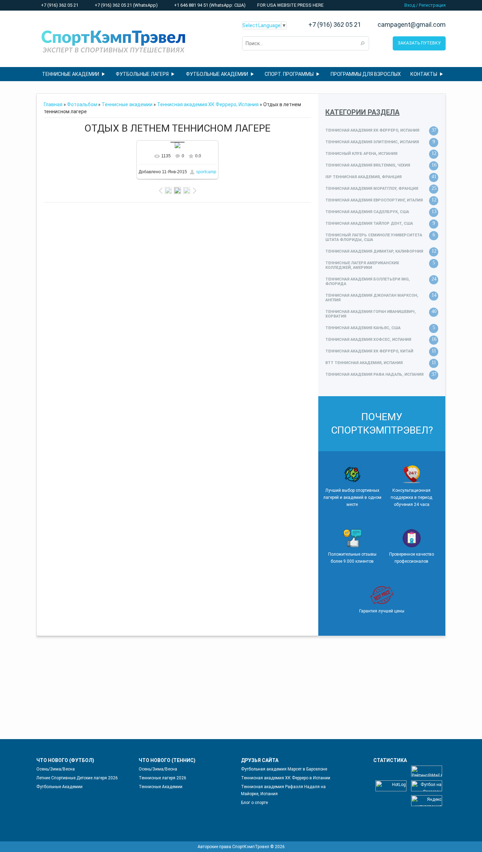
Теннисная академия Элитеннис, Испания (372, 142)
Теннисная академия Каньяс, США (362, 328)
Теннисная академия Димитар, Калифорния (374, 251)
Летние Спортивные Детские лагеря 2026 (77, 777)
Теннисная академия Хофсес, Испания (368, 339)
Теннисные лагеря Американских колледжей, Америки (362, 265)
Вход (409, 5)
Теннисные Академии (160, 786)
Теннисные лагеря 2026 (162, 777)
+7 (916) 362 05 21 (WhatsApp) (126, 5)
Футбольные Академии (59, 786)
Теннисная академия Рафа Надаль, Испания (374, 374)
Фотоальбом (82, 104)
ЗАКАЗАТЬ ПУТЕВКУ (419, 43)
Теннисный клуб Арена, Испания (361, 153)
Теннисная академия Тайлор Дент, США (369, 223)
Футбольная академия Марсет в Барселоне (284, 769)
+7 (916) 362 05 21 (59, 5)
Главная (53, 104)
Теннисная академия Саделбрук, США (367, 212)
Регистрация (432, 5)
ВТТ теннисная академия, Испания (364, 363)
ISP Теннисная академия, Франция (363, 177)
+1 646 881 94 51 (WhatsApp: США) (209, 5)
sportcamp (206, 171)
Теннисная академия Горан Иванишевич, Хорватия (370, 314)
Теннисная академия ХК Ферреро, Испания (208, 104)
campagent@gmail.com (412, 24)
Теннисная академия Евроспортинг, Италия (374, 200)
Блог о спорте (254, 802)
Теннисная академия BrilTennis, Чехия (367, 165)
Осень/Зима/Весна (55, 769)
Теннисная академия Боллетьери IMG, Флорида (367, 281)
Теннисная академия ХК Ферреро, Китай (369, 351)
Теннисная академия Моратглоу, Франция (371, 188)
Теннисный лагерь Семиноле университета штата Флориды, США (373, 237)
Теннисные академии (127, 104)
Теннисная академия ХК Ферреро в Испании (285, 777)
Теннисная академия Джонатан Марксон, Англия (371, 297)
